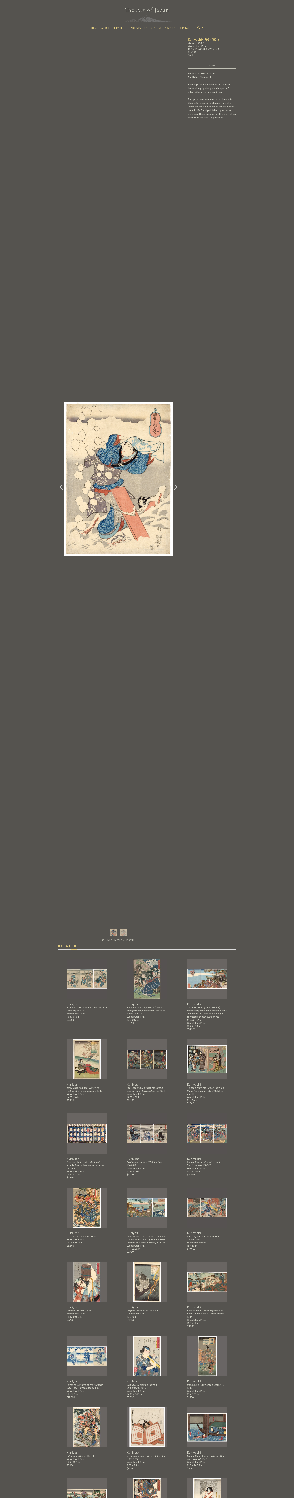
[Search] (198, 27)
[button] (120, 28)
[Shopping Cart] (203, 27)
